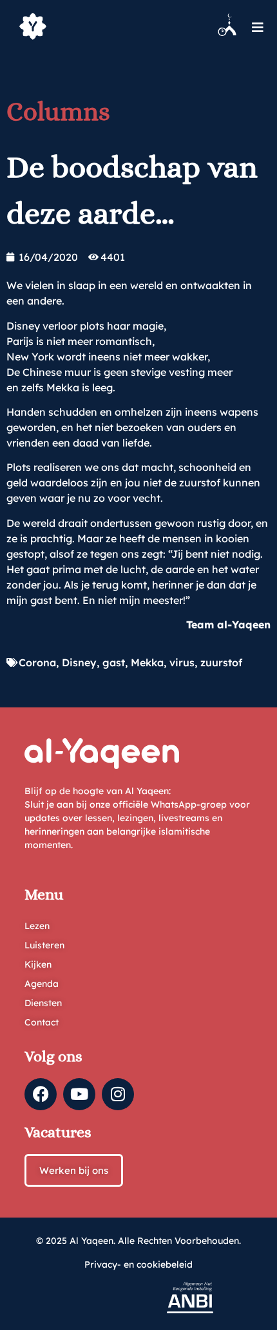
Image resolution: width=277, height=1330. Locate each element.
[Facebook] (40, 1094)
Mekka (147, 662)
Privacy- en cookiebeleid (138, 1264)
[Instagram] (118, 1094)
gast (113, 662)
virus (182, 662)
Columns (58, 111)
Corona (37, 662)
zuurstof (221, 662)
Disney (79, 662)
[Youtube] (79, 1094)
